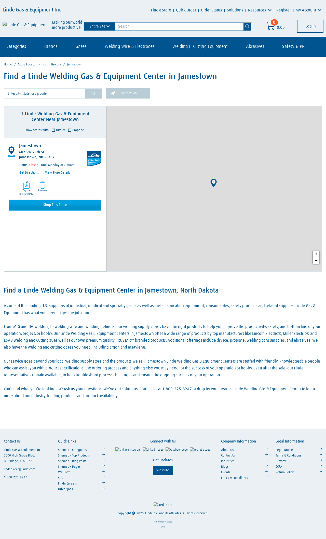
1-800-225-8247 (15, 477)
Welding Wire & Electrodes (129, 46)
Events (225, 472)
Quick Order (186, 10)
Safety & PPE (294, 46)
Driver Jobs (65, 489)
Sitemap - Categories (72, 450)
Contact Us (228, 455)
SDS (60, 478)
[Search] (247, 26)
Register (283, 10)
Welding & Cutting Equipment (200, 46)
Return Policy (285, 472)
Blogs (224, 466)
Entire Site (97, 26)
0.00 (281, 27)
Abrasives (255, 46)
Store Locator (27, 64)
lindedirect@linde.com (19, 469)
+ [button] (316, 253)
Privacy (281, 461)
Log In (310, 26)
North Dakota (52, 64)
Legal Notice (284, 450)
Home (8, 64)
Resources (257, 10)
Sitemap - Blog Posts (72, 461)
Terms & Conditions (288, 455)
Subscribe (163, 470)
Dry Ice (61, 130)
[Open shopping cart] (271, 27)
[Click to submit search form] (93, 94)
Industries (227, 461)
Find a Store (161, 10)
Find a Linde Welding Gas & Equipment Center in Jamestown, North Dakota (111, 290)
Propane (78, 130)
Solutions (235, 10)
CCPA (279, 466)
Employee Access (163, 521)
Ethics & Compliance (235, 478)
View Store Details (57, 172)
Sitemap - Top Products (74, 455)
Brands (50, 46)
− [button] (316, 260)
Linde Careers (67, 483)
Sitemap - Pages (69, 466)
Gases (80, 46)
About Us (227, 450)
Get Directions (29, 172)
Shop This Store (55, 205)
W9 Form (64, 472)
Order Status (211, 10)
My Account (306, 10)
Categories (16, 46)
